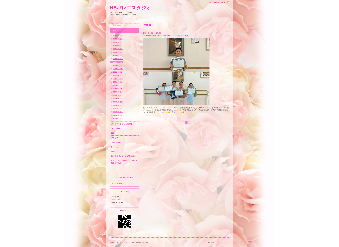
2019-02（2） (118, 102)
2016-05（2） (118, 115)
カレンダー (115, 128)
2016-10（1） (118, 112)
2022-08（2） (118, 72)
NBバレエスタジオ (130, 7)
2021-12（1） (118, 78)
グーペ (219, 242)
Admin (226, 242)
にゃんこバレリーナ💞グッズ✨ (123, 156)
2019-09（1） (118, 98)
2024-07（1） (118, 52)
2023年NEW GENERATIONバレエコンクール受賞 (166, 36)
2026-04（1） (118, 35)
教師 (113, 151)
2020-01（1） (118, 92)
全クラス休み (117, 183)
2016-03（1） (118, 118)
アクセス (114, 138)
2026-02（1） (118, 39)
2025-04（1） (118, 45)
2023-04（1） (118, 62)
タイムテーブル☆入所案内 (121, 124)
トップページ (116, 26)
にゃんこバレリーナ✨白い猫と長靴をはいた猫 (124, 162)
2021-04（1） (118, 82)
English (114, 147)
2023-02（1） (118, 65)
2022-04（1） (118, 75)
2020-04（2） (118, 88)
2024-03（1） (118, 55)
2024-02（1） (118, 59)
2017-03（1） (118, 108)
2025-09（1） (118, 42)
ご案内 (113, 30)
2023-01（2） (118, 69)
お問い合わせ (116, 142)
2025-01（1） (118, 49)
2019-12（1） (118, 95)
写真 (113, 133)
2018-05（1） (118, 105)
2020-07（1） (118, 85)
